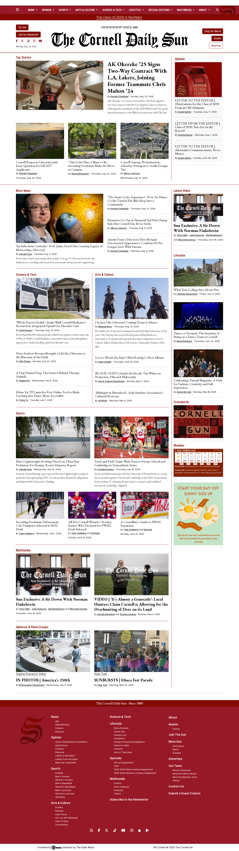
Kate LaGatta (104, 361)
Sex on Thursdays (123, 752)
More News (23, 191)
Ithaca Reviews (121, 728)
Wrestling (60, 797)
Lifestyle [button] (135, 10)
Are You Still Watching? (66, 818)
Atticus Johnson (132, 173)
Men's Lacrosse (63, 790)
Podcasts (118, 790)
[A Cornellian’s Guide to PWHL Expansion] (144, 505)
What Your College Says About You (196, 290)
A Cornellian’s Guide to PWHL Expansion (140, 524)
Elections (59, 731)
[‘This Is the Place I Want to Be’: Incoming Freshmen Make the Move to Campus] (92, 141)
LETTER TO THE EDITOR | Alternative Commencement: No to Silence (197, 150)
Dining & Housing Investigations (129, 742)
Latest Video (182, 191)
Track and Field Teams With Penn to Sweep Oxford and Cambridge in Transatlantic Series (130, 463)
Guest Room (61, 745)
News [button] (31, 10)
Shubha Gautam (128, 614)
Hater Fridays (61, 821)
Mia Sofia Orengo (78, 609)
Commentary (61, 824)
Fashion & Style (121, 745)
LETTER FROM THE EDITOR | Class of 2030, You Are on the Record (197, 127)
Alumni (173, 724)
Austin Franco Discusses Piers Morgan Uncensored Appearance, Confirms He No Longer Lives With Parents (135, 243)
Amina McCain (184, 392)
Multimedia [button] (184, 10)
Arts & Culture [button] (85, 10)
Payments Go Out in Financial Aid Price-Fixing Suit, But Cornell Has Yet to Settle (137, 222)
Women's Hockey (64, 780)
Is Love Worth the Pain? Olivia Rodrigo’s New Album (129, 357)
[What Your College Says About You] (198, 272)
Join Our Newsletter (28, 34)
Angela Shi (24, 380)
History (176, 780)
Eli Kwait (95, 533)
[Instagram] (34, 40)
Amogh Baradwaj (106, 614)
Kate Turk (100, 674)
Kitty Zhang (25, 361)
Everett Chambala (119, 96)
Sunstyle (177, 753)
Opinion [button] (47, 10)
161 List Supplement (123, 762)
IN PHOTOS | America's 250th (43, 680)
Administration (62, 724)
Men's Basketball (63, 783)
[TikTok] (28, 40)
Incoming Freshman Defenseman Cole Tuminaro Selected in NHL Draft (37, 525)
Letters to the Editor (65, 755)
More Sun (175, 741)
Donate (217, 38)
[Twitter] (22, 40)
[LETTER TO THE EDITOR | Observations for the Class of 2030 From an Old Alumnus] (198, 79)
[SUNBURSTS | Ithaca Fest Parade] (131, 651)
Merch (176, 749)
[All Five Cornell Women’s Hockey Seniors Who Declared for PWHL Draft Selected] (92, 505)
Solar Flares (61, 814)
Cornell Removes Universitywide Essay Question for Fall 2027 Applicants (37, 166)
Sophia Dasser (185, 135)
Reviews (59, 811)
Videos (117, 793)
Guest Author (184, 112)
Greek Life (119, 731)
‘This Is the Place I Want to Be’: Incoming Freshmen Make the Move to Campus (91, 166)
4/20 (116, 766)
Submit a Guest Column (184, 793)
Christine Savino (105, 469)
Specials (115, 758)
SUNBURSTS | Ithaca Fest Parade (123, 680)
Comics (117, 783)
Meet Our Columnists (65, 762)
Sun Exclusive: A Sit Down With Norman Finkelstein (51, 602)
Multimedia (23, 550)
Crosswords (181, 402)
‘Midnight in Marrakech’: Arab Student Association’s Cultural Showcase (129, 394)
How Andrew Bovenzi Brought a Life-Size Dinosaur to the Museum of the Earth (51, 355)
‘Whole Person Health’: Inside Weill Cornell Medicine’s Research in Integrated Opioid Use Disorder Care (51, 324)
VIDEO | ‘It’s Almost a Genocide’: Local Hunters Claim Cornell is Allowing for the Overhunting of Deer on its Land (131, 604)
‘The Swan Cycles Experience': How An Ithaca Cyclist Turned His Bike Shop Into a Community (137, 200)
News (55, 716)
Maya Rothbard (184, 341)
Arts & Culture (104, 275)
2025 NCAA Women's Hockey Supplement (135, 773)
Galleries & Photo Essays (32, 627)
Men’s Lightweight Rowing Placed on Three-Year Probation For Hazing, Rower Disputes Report (47, 463)
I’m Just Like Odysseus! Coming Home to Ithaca (126, 322)
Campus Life (120, 735)
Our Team (175, 765)
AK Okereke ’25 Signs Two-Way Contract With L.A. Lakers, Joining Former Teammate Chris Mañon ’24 (137, 77)
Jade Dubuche (39, 609)
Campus (59, 728)
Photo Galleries (121, 787)
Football (59, 773)
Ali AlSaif (102, 400)
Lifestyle (179, 255)
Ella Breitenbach (56, 609)
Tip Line (22, 27)
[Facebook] (17, 40)
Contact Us (176, 786)
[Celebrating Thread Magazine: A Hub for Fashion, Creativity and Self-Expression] (198, 363)
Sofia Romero (26, 330)
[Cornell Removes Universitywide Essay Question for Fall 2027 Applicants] (40, 141)
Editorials (59, 752)
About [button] (203, 10)
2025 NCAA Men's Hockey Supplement (133, 769)
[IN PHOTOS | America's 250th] (53, 651)
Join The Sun (177, 734)
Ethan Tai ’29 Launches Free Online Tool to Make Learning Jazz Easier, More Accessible (48, 394)
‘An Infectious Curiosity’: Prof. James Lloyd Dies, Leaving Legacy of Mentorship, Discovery (59, 248)
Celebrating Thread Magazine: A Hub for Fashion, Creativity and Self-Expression (198, 384)
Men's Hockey (62, 776)
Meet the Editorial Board (184, 773)
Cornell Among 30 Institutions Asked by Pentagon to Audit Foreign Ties (144, 166)
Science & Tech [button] (112, 10)
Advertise (216, 45)
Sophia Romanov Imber (31, 674)
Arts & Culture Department (111, 381)
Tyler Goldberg (26, 533)
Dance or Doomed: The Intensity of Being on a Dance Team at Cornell (196, 335)
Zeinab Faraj (25, 254)
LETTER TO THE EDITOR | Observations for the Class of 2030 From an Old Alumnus (197, 104)
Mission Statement (182, 770)
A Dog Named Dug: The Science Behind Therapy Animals (48, 374)
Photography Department (31, 685)
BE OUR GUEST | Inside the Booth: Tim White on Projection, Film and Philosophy (128, 375)
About (173, 717)
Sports (20, 413)
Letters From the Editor (66, 759)
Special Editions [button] (159, 10)
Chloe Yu (23, 400)
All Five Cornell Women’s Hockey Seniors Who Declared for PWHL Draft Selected (90, 525)
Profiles (59, 807)
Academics (119, 738)
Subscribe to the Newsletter (129, 799)
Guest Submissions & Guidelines (71, 742)
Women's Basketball (65, 787)
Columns (59, 749)
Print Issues (178, 746)
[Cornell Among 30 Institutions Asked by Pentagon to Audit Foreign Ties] (144, 141)
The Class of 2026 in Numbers (119, 17)
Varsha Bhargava (80, 173)
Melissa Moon (105, 326)
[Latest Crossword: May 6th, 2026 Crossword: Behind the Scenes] (198, 421)
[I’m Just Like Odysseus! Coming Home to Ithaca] (132, 298)
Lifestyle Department (187, 294)
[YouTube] (40, 40)
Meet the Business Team (185, 777)
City (57, 721)
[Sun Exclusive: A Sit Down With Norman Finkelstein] (53, 574)
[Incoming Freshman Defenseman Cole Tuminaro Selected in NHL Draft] (40, 505)
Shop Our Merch (213, 31)
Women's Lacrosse (64, 793)
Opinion (180, 59)
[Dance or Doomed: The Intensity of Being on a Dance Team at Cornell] (198, 316)
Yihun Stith (24, 609)
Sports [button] (64, 10)
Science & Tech (26, 275)
